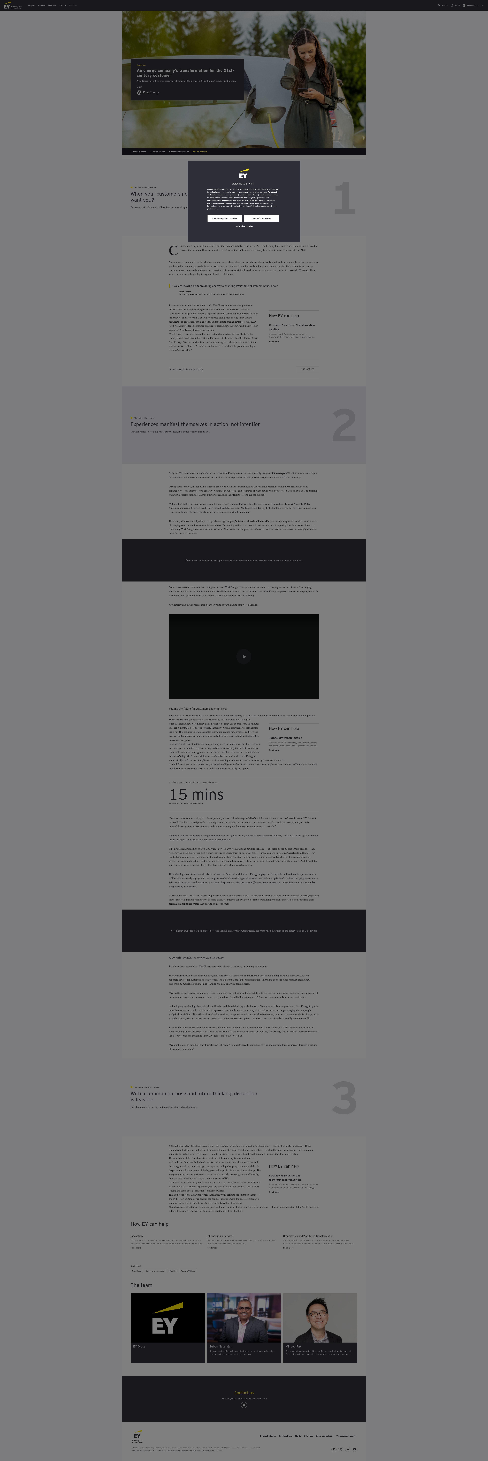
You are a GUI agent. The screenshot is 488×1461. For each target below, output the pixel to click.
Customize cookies (244, 226)
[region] (244, 201)
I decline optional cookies (224, 218)
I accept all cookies (261, 218)
